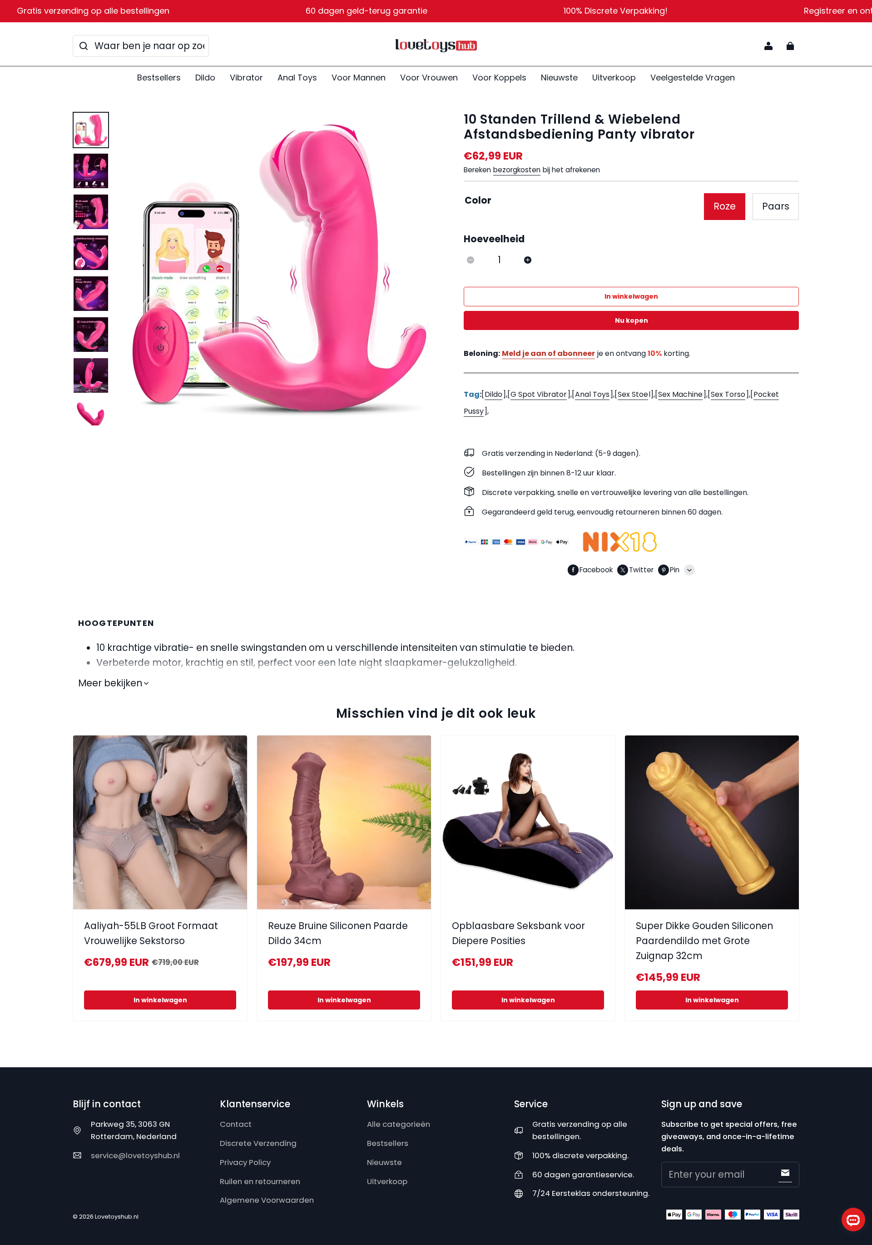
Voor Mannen (359, 77)
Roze (724, 206)
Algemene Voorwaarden (267, 1200)
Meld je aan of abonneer (548, 353)
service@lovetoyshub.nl (135, 1155)
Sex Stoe (633, 394)
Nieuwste (559, 77)
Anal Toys (297, 77)
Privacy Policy (245, 1162)
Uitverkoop (614, 77)
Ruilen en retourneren (260, 1181)
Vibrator (246, 77)
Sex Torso (728, 394)
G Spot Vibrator (538, 394)
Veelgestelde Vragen (692, 77)
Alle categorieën (398, 1124)
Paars (775, 206)
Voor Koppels (499, 77)
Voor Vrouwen (429, 77)
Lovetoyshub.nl (117, 1216)
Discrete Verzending (258, 1143)
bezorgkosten (516, 170)
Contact (236, 1124)
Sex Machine (680, 394)
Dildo (205, 77)
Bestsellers (159, 77)
